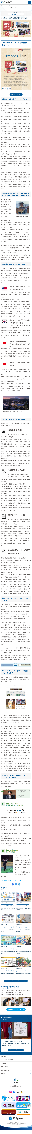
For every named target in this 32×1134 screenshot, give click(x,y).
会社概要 (3, 1056)
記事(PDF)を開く (16, 94)
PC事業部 (3, 1063)
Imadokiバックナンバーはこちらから (12, 880)
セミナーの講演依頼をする (16, 1050)
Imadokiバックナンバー (16, 14)
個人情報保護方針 (6, 1070)
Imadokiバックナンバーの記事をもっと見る (16, 981)
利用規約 (3, 1073)
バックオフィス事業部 (7, 1059)
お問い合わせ (4, 1066)
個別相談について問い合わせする (16, 1009)
